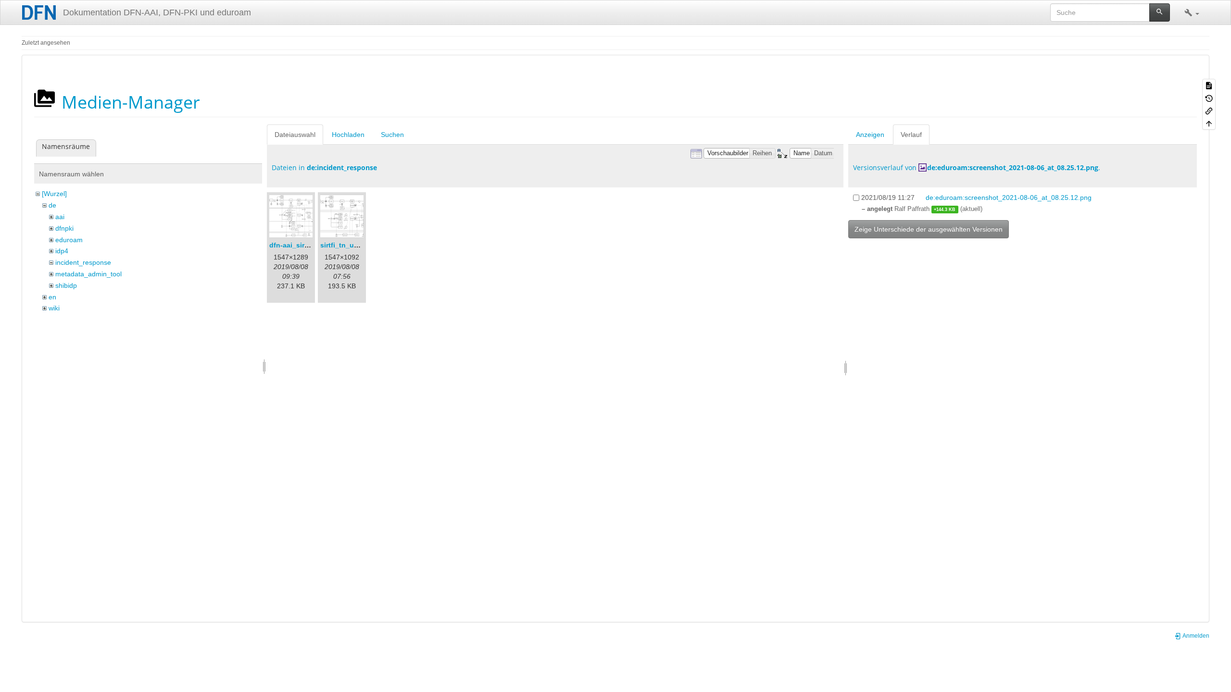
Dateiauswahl (295, 134)
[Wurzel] (54, 194)
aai (59, 217)
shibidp (66, 285)
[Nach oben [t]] (1209, 123)
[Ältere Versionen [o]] (1209, 97)
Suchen (392, 134)
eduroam (69, 240)
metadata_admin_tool (88, 274)
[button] (1191, 12)
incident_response (83, 262)
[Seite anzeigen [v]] (1209, 85)
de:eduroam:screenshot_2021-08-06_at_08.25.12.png (1012, 167)
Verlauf (911, 134)
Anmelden (1195, 635)
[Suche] (1159, 12)
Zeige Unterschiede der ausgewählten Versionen (928, 229)
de (52, 205)
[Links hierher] (1209, 110)
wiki (54, 308)
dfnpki (64, 228)
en (52, 297)
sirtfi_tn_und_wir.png (355, 245)
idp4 (61, 251)
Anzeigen (870, 134)
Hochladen (348, 134)
